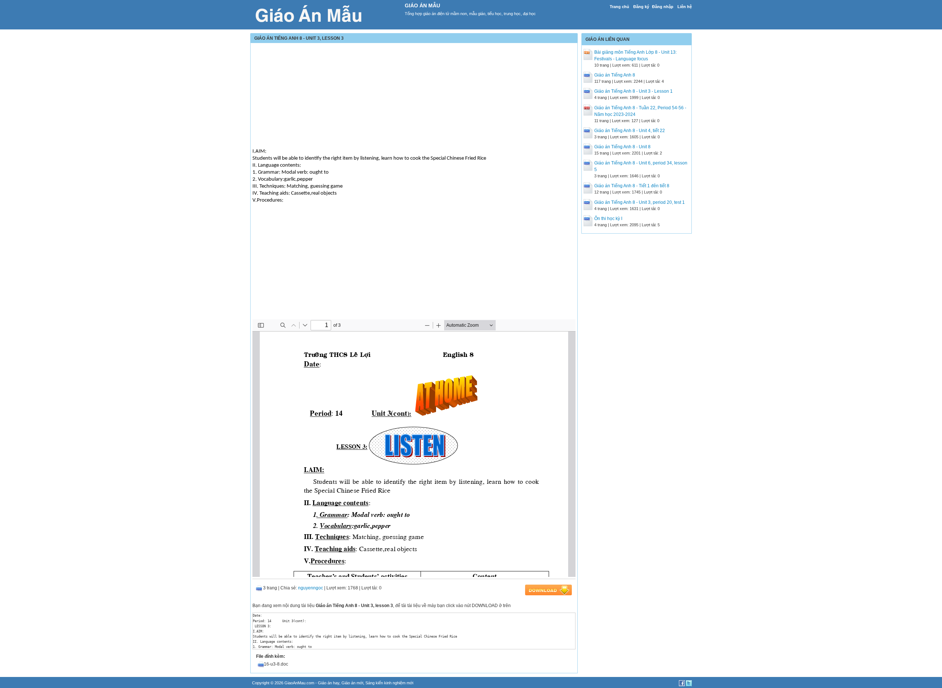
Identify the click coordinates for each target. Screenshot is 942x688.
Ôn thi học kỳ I (608, 218)
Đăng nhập (662, 6)
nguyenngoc (310, 588)
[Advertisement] (414, 96)
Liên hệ (684, 6)
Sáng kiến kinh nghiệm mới (389, 683)
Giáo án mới (352, 683)
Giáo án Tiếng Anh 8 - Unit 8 (622, 146)
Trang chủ (619, 6)
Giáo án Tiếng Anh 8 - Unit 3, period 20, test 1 (639, 202)
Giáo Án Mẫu (422, 5)
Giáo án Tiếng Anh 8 (614, 75)
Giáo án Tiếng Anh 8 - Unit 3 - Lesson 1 (633, 91)
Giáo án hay (328, 683)
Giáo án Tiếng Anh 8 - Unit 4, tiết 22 (629, 130)
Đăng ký (641, 6)
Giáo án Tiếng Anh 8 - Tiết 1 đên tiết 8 (631, 185)
